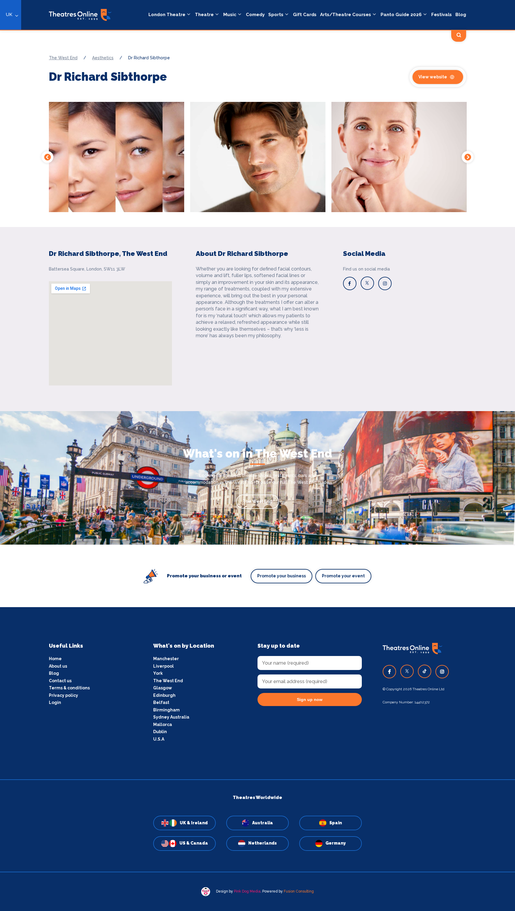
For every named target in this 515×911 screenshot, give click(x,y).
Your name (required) (228, 472)
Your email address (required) (237, 440)
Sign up (258, 509)
